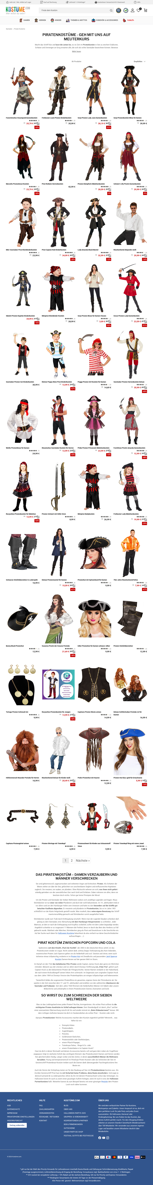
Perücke (104, 1082)
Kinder (58, 20)
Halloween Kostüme (66, 933)
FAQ (40, 1105)
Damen (27, 20)
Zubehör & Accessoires (107, 20)
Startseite (9, 29)
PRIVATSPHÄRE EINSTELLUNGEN (20, 1117)
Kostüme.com (16, 1156)
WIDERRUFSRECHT (15, 1121)
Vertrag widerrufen (17, 1125)
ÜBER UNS (68, 1109)
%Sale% (130, 20)
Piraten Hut (75, 956)
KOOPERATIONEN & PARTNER (76, 1121)
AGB (9, 1105)
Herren (42, 20)
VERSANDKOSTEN (46, 1113)
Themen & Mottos (79, 20)
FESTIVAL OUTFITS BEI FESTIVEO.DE (79, 1136)
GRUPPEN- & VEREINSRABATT (76, 1117)
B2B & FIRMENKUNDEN (73, 1124)
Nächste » (83, 860)
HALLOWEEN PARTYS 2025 (75, 1113)
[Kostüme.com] (18, 10)
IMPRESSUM (12, 1113)
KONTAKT (43, 1121)
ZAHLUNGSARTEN (46, 1109)
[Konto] (132, 10)
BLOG (66, 1105)
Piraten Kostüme (19, 29)
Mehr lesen (76, 51)
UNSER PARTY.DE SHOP (73, 1132)
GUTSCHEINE (69, 1128)
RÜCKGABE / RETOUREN (49, 1117)
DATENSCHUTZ (13, 1109)
